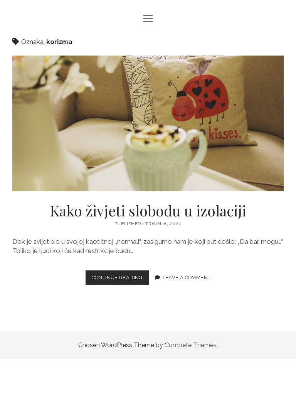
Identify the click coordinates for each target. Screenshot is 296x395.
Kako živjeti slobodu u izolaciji (148, 123)
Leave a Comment (187, 277)
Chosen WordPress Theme (116, 345)
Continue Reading (120, 279)
